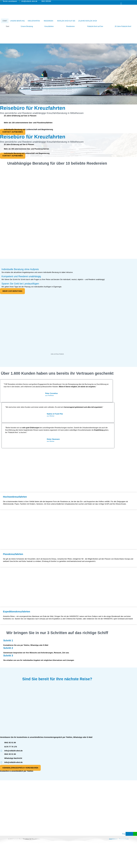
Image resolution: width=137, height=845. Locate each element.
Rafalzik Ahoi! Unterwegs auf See (24, 812)
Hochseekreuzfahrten (7, 806)
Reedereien (48, 21)
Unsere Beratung (17, 21)
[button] (34, 20)
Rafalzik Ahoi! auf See (66, 21)
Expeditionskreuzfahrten (36, 806)
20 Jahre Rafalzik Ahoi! (87, 21)
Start (5, 21)
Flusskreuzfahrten (21, 806)
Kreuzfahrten (34, 21)
